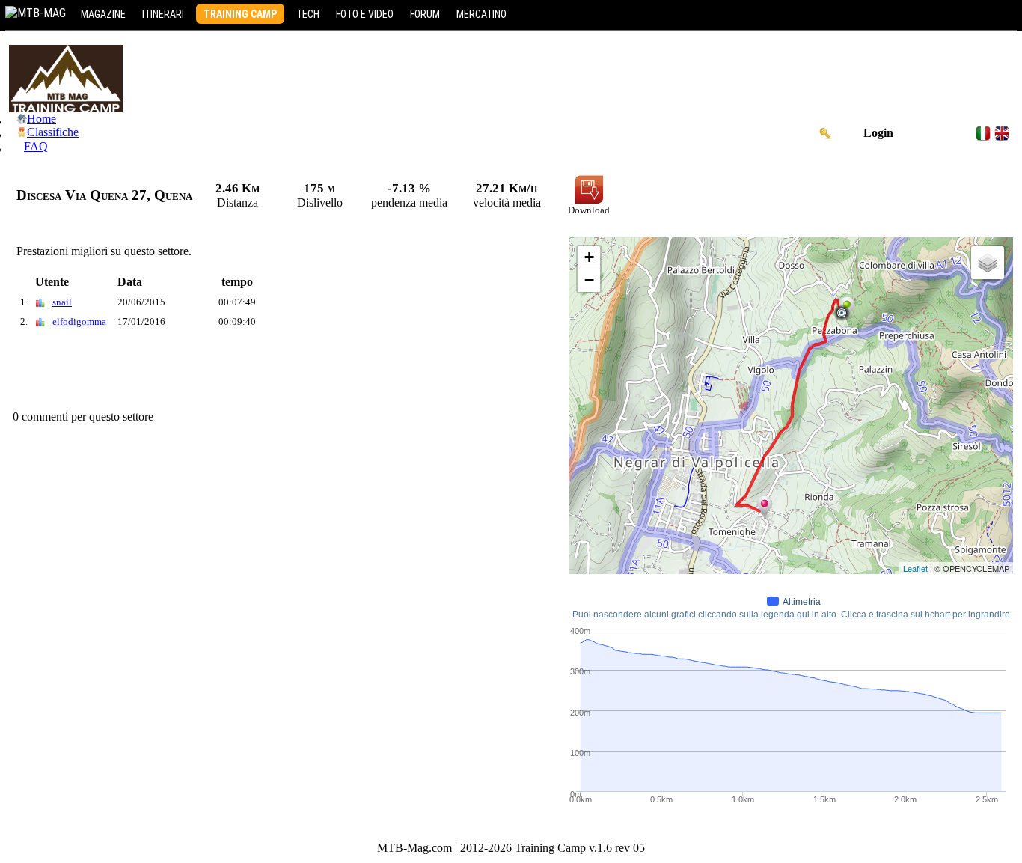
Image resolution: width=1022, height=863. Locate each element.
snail (62, 302)
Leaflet (915, 568)
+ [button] (589, 257)
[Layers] (987, 262)
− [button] (589, 280)
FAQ (36, 146)
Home (41, 118)
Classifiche (53, 132)
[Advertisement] (281, 372)
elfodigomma (79, 321)
